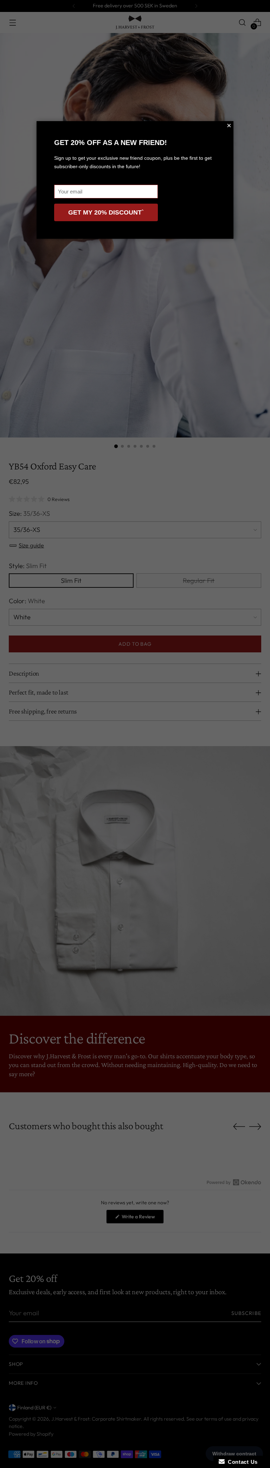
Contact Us (241, 1462)
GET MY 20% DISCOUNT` (106, 212)
